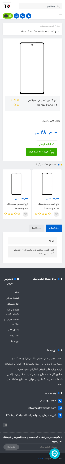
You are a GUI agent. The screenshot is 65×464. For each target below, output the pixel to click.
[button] (28, 16)
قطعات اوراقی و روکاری (11, 322)
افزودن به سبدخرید (38, 152)
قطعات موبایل (12, 298)
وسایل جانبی (13, 330)
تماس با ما (14, 336)
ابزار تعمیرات (13, 304)
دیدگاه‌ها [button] (36, 228)
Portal (41, 458)
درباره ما (15, 341)
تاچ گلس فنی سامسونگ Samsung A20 (18, 206)
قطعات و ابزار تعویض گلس (12, 312)
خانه (17, 292)
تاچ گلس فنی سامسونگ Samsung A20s (49, 206)
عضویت (11, 447)
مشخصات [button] (54, 228)
